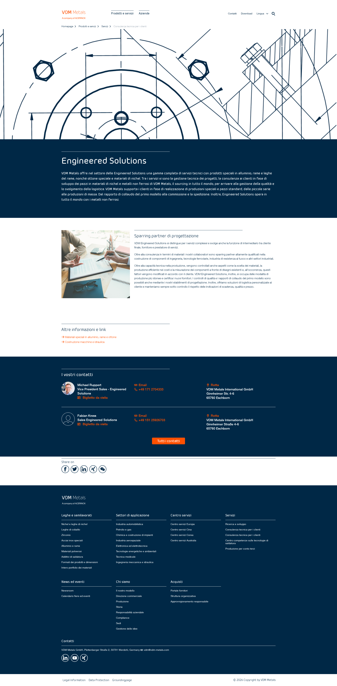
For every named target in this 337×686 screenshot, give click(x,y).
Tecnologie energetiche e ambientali (136, 551)
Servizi (104, 26)
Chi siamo (123, 582)
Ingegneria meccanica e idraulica (134, 562)
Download (246, 13)
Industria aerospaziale (128, 540)
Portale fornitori (179, 590)
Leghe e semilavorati (76, 515)
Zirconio (66, 535)
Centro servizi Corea (182, 535)
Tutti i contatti (168, 440)
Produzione (122, 601)
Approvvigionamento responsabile (189, 601)
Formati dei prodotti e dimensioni (79, 562)
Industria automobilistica (129, 524)
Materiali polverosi (71, 551)
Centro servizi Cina (181, 529)
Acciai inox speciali (72, 540)
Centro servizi (181, 515)
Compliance (122, 617)
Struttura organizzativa (183, 596)
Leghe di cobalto (70, 529)
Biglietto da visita (95, 397)
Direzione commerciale (129, 596)
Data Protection (99, 680)
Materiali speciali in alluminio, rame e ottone (90, 337)
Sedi (118, 623)
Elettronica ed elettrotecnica (131, 545)
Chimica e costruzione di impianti (134, 535)
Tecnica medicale (126, 556)
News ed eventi (72, 582)
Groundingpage (122, 680)
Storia (119, 606)
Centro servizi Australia (183, 540)
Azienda (144, 13)
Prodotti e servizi (122, 13)
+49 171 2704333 (151, 389)
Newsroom (67, 590)
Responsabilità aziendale (130, 612)
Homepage (67, 26)
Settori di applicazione (132, 515)
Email (143, 385)
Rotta (215, 385)
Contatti (232, 13)
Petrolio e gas (123, 529)
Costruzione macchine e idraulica (84, 341)
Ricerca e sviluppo (235, 524)
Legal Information (74, 680)
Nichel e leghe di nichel (74, 524)
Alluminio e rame (70, 545)
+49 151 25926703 (152, 420)
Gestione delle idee (126, 628)
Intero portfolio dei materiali (76, 567)
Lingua (260, 13)
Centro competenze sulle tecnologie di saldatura (246, 542)
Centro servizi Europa (183, 524)
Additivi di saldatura (72, 556)
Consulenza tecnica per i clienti (242, 529)
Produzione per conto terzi (240, 548)
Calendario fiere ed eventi (75, 596)
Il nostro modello (125, 590)
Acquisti (177, 582)
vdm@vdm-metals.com (156, 649)
